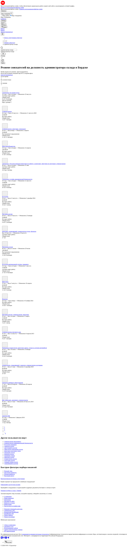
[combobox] (9, 50)
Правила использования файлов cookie (30, 9)
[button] (3, 28)
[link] (4, 25)
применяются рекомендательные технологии (35, 534)
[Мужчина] (5, 89)
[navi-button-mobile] (2, 34)
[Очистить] (3, 53)
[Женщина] (5, 108)
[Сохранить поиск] (2, 60)
